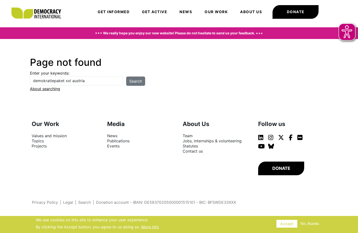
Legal (68, 202)
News (185, 12)
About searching (45, 88)
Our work (216, 12)
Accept (286, 223)
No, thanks (310, 224)
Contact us (193, 151)
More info (150, 226)
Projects (39, 146)
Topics (38, 140)
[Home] (38, 6)
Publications (118, 140)
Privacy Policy (45, 202)
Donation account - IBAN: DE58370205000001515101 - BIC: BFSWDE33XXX (166, 202)
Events (113, 146)
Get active (154, 12)
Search (84, 202)
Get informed (114, 12)
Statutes (190, 146)
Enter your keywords (49, 73)
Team (188, 135)
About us (251, 12)
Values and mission (49, 135)
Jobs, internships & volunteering (212, 140)
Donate (295, 12)
